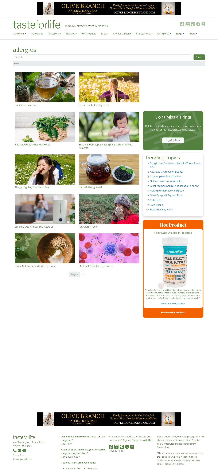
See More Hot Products (173, 312)
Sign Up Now (173, 140)
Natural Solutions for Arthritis (166, 181)
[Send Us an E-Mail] (20, 450)
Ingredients (37, 33)
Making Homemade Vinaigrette (167, 190)
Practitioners (55, 33)
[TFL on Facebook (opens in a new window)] (182, 24)
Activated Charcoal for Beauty (166, 171)
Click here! (66, 443)
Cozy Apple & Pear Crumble (165, 176)
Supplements (143, 33)
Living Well (163, 33)
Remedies (92, 468)
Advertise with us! (22, 459)
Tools (104, 33)
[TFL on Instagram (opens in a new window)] (188, 24)
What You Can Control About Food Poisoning (174, 186)
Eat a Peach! (156, 204)
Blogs (179, 33)
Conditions (18, 33)
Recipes (70, 33)
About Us (18, 455)
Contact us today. (70, 456)
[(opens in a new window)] (173, 263)
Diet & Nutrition (121, 33)
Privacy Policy (116, 450)
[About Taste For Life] (198, 24)
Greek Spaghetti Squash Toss (166, 195)
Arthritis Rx (155, 200)
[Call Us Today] (15, 450)
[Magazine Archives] (203, 24)
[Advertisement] (173, 89)
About (192, 33)
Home (16, 64)
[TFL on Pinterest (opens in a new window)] (193, 24)
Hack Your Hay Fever (161, 209)
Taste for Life (73, 468)
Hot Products (88, 33)
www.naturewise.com (173, 303)
